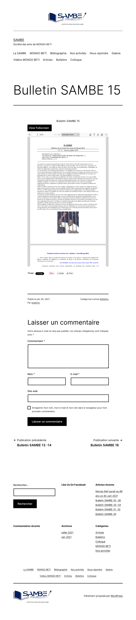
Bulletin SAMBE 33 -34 (108, 505)
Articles (48, 59)
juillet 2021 (67, 532)
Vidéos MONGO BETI (26, 59)
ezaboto (35, 302)
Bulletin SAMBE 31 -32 (107, 509)
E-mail (75, 374)
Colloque (76, 59)
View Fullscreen (39, 127)
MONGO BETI (38, 53)
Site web (32, 391)
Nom (31, 374)
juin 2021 (66, 537)
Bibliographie (58, 53)
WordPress (117, 595)
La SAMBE (19, 53)
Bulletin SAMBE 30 (105, 514)
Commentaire (36, 341)
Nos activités (78, 53)
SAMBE (18, 40)
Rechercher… (21, 485)
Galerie (116, 53)
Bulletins (61, 59)
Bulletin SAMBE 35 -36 (108, 500)
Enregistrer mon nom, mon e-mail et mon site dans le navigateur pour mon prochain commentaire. (69, 409)
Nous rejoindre (99, 53)
